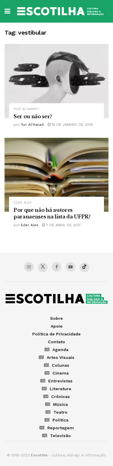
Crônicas (60, 396)
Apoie (57, 326)
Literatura (60, 388)
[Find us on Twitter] (43, 267)
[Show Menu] (7, 11)
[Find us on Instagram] (29, 267)
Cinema (60, 373)
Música (60, 404)
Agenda (60, 349)
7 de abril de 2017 (63, 225)
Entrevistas (60, 380)
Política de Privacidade (56, 334)
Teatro (60, 412)
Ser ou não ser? (33, 116)
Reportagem (60, 427)
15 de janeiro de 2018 (72, 124)
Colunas (60, 365)
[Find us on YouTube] (70, 267)
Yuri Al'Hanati (26, 109)
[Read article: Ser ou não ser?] (56, 81)
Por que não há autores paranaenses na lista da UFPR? (52, 213)
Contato (56, 341)
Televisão (60, 435)
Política (60, 420)
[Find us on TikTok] (84, 267)
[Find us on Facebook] (56, 267)
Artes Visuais (60, 357)
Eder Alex (23, 202)
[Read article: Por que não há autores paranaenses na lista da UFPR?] (56, 175)
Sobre (56, 318)
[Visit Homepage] (60, 11)
